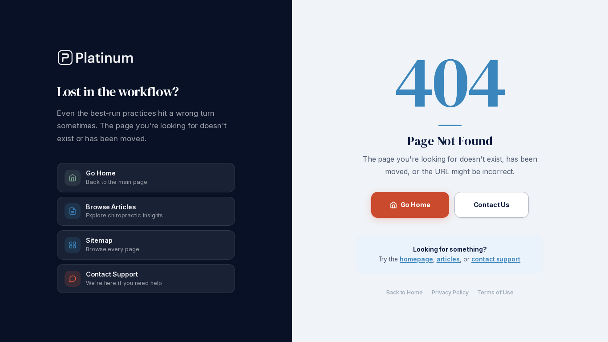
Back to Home (404, 292)
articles (448, 259)
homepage (416, 259)
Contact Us (492, 204)
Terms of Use (495, 292)
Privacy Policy (450, 292)
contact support (495, 259)
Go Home (415, 204)
